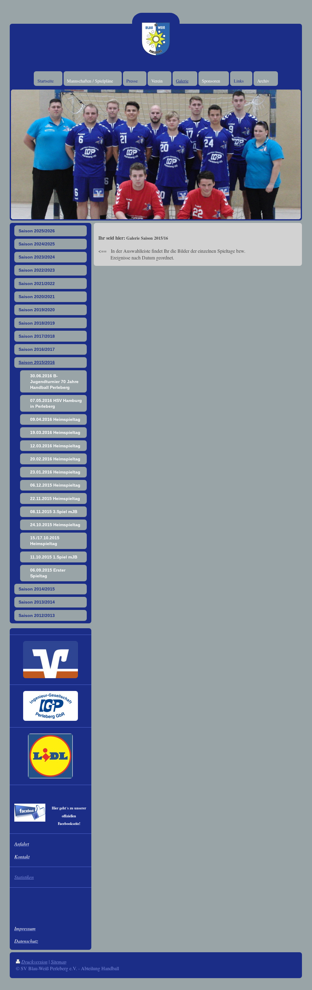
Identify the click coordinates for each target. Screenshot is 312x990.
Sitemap (58, 961)
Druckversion (34, 961)
